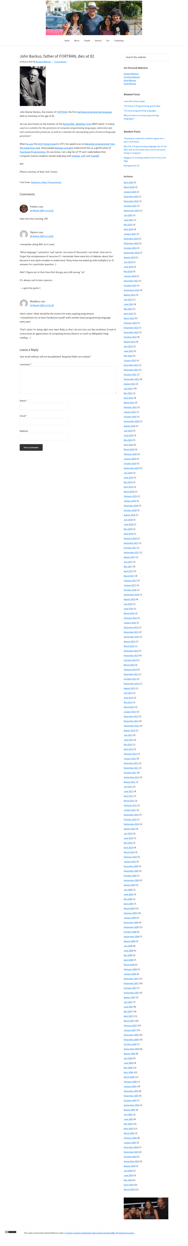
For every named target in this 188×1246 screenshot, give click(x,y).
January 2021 (130, 412)
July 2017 (128, 561)
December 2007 (131, 978)
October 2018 (130, 510)
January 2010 (130, 861)
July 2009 (128, 889)
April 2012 (128, 749)
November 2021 (131, 369)
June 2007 (128, 1006)
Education (36, 182)
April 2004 (128, 1184)
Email (23, 415)
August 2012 (129, 730)
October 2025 (130, 205)
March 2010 (129, 852)
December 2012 (131, 716)
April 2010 (128, 847)
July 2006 (128, 1058)
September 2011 (131, 777)
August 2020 (129, 426)
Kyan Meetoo (130, 83)
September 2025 (131, 210)
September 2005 (131, 1105)
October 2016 (130, 589)
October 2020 (130, 416)
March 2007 (129, 1020)
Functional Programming (32, 151)
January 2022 (130, 360)
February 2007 (130, 1025)
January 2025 (130, 234)
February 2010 (130, 856)
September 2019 (131, 468)
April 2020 (128, 444)
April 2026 (128, 182)
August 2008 (129, 941)
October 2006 (130, 1044)
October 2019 (130, 463)
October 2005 (130, 1100)
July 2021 (128, 388)
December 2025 (131, 196)
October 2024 (130, 248)
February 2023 (130, 323)
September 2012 (131, 725)
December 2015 (131, 627)
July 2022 (128, 346)
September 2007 (131, 992)
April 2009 (128, 903)
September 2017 (131, 552)
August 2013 (129, 688)
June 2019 (128, 477)
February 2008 (130, 969)
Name (24, 400)
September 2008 (131, 936)
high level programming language (94, 112)
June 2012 (128, 739)
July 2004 (128, 1170)
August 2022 (129, 341)
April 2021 (128, 397)
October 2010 (130, 819)
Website (24, 431)
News (44, 182)
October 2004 (130, 1156)
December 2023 (131, 280)
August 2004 (129, 1166)
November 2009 (131, 871)
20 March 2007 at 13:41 (42, 210)
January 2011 (130, 810)
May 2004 (128, 1180)
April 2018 (128, 533)
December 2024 (131, 238)
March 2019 (129, 491)
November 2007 (131, 983)
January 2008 (130, 974)
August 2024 (129, 257)
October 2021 (130, 374)
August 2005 (129, 1109)
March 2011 (129, 800)
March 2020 (129, 449)
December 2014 (131, 650)
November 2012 (131, 721)
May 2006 (128, 1067)
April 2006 (128, 1072)
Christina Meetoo (132, 77)
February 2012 (130, 753)
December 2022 (131, 327)
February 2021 (130, 407)
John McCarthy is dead (134, 101)
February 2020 (130, 454)
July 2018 (128, 519)
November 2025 (131, 201)
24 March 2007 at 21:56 (42, 305)
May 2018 (128, 529)
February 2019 (130, 496)
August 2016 (129, 599)
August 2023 (129, 294)
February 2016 (130, 618)
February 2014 (130, 669)
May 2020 (128, 440)
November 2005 (131, 1095)
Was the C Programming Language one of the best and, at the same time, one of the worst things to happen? (145, 149)
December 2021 (131, 365)
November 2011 (131, 767)
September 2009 (131, 880)
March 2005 (129, 1133)
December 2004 (131, 1147)
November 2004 (131, 1152)
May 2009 (128, 899)
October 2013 (130, 678)
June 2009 (128, 894)
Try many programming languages (140, 110)
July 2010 (128, 833)
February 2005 (130, 1137)
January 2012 (130, 758)
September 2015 (131, 636)
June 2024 (128, 266)
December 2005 (131, 1091)
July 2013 (128, 693)
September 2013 (131, 683)
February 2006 (130, 1081)
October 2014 (130, 660)
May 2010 (128, 842)
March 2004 (129, 1189)
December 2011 (131, 763)
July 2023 (128, 299)
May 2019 (128, 482)
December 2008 (131, 922)
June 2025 (128, 219)
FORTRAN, (62, 112)
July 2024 (128, 262)
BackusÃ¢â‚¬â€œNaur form (77, 123)
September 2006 (131, 1048)
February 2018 (130, 538)
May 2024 (128, 271)
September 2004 (131, 1161)
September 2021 (131, 379)
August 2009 (129, 885)
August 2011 (129, 782)
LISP (83, 155)
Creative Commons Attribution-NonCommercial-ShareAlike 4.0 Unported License (100, 1233)
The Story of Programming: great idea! (142, 106)
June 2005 (128, 1119)
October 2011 (130, 772)
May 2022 (128, 355)
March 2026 (129, 187)
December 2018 (131, 505)
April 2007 (128, 1016)
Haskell (94, 155)
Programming (54, 182)
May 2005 (128, 1123)
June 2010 (128, 838)
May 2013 (128, 702)
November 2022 (131, 332)
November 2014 (131, 655)
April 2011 (128, 796)
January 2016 (130, 622)
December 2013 (131, 674)
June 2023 (128, 304)
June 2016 (128, 608)
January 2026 (130, 191)
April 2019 (128, 486)
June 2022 (128, 351)
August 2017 (129, 557)
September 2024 (131, 252)
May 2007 (128, 1011)
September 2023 (131, 290)
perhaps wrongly (63, 147)
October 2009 (130, 875)
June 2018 (128, 524)
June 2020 (128, 435)
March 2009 (129, 908)
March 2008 (129, 964)
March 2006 (129, 1077)
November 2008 (131, 927)
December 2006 (131, 1034)
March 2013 (129, 707)
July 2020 (128, 430)
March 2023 (129, 318)
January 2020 (130, 458)
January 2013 (130, 711)
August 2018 (129, 515)
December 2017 (131, 543)
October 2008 (130, 931)
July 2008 (128, 945)
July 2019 (128, 472)
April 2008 (128, 960)
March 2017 (129, 575)
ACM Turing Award (47, 143)
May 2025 (128, 224)
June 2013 (128, 697)
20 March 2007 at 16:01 (42, 236)
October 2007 (130, 988)
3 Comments (60, 61)
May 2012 (128, 744)
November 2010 (131, 814)
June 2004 (128, 1175)
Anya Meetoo (130, 80)
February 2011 (130, 805)
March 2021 (129, 402)
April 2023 (128, 313)
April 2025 (128, 229)
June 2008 (128, 950)
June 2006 (128, 1063)
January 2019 (130, 501)
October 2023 (130, 285)
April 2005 (128, 1128)
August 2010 (129, 828)
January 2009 (130, 917)
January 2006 (130, 1086)
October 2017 (130, 547)
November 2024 (131, 243)
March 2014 (129, 664)
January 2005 (130, 1142)
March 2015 (129, 646)
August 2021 (129, 383)
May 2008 (128, 955)
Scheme (76, 155)
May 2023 (128, 308)
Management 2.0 (131, 165)
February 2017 (130, 580)
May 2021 (128, 393)
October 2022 (130, 337)
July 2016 (128, 604)
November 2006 (131, 1039)
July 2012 (128, 735)
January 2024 (130, 276)
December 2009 (131, 866)
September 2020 (131, 421)
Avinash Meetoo (131, 73)
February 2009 (130, 913)
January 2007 (130, 1030)
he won (29, 143)
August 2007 (129, 997)
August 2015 (129, 641)
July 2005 (128, 1114)
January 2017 (130, 585)
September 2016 (131, 594)
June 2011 (128, 791)
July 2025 (128, 215)
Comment (26, 364)
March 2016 (129, 613)
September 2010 (131, 824)
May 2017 (128, 566)
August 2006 (129, 1053)
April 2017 (128, 571)
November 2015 (131, 632)
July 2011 (128, 786)
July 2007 (128, 1002)
